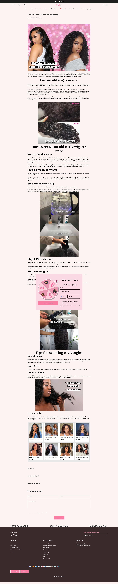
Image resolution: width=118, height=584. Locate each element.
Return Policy (46, 552)
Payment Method (46, 549)
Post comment (59, 518)
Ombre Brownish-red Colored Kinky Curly (66, 437)
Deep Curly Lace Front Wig (35, 457)
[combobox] (63, 297)
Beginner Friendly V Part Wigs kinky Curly (82, 457)
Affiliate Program (46, 542)
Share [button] (32, 468)
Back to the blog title (33, 476)
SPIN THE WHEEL (48, 303)
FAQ (44, 556)
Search (12, 542)
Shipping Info (46, 547)
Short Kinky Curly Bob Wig (66, 457)
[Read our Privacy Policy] (79, 305)
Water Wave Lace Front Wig (51, 457)
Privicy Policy (13, 545)
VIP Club (12, 552)
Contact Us (45, 554)
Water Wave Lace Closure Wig (35, 439)
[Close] (80, 275)
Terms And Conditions (15, 547)
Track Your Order (47, 558)
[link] (31, 9)
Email (61, 288)
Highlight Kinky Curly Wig (50, 437)
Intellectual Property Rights (16, 549)
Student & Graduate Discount (49, 545)
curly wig (36, 91)
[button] (25, 5)
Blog (44, 561)
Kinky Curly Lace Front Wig (82, 437)
